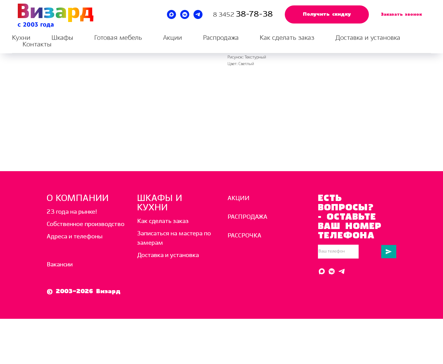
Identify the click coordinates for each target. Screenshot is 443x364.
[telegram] (198, 14)
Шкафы (62, 38)
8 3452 (224, 15)
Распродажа (221, 38)
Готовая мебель (118, 38)
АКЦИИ (239, 198)
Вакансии (60, 265)
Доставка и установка (367, 38)
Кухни (21, 38)
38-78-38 (254, 14)
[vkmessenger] (184, 14)
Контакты (37, 44)
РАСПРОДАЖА (247, 217)
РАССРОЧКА (244, 236)
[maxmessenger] (171, 14)
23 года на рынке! (72, 212)
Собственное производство (85, 224)
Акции (172, 38)
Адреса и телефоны (74, 237)
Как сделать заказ (287, 38)
